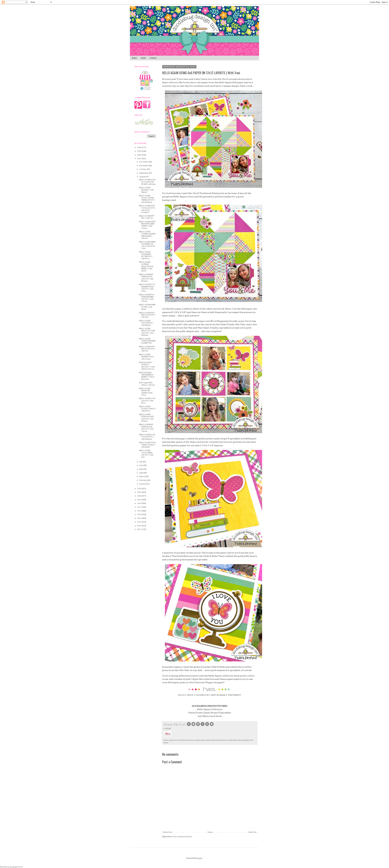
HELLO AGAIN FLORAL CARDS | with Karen (147, 408)
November (143, 165)
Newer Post (167, 832)
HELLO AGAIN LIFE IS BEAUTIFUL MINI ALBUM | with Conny (147, 225)
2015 (139, 514)
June (141, 465)
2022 (139, 489)
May (141, 469)
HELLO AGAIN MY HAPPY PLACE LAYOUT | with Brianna (146, 277)
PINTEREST (234, 695)
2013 (139, 522)
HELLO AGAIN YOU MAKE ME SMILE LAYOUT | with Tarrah (146, 298)
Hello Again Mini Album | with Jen (147, 384)
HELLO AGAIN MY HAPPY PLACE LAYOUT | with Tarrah (146, 427)
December (144, 162)
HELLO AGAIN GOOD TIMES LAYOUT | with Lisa (146, 453)
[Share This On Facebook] (189, 726)
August (142, 177)
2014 (139, 518)
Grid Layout (224, 740)
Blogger (199, 858)
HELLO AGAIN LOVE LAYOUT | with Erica (147, 400)
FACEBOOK (202, 695)
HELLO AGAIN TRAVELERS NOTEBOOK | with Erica (146, 255)
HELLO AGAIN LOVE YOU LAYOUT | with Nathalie (147, 437)
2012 (139, 526)
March (142, 476)
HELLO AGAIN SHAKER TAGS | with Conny (146, 356)
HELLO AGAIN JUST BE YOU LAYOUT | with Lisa (147, 315)
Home (134, 58)
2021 (139, 492)
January (142, 484)
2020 (139, 496)
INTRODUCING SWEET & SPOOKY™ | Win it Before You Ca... (147, 365)
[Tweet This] (193, 726)
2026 (139, 147)
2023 (139, 158)
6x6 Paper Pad (183, 740)
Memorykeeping (243, 740)
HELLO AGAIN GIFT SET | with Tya (146, 217)
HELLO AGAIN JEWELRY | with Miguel (146, 190)
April (141, 473)
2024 (139, 155)
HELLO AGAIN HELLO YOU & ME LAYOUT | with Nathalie (147, 331)
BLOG (181, 695)
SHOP (190, 695)
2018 (139, 503)
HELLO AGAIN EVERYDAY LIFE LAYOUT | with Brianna (146, 417)
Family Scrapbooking (212, 740)
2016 (139, 511)
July (141, 462)
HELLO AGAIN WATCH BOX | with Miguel (146, 323)
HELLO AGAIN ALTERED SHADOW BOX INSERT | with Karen (146, 266)
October (143, 169)
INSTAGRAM (218, 695)
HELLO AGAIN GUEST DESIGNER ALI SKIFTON (147, 341)
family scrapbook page (196, 740)
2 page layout (173, 740)
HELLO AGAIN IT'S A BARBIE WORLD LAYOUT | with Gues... (147, 287)
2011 (139, 529)
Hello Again (233, 740)
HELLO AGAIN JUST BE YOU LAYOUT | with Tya (147, 349)
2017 (139, 507)
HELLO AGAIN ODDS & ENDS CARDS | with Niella (147, 444)
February (143, 480)
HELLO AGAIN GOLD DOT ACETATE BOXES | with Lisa (147, 182)
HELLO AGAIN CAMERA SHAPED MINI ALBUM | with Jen (147, 235)
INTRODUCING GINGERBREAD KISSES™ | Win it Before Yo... (146, 376)
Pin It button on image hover (11, 867)
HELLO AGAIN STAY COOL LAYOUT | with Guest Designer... (147, 209)
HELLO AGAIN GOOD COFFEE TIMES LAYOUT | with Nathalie (147, 199)
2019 (139, 500)
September (144, 173)
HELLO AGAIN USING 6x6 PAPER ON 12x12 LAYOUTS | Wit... (147, 245)
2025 (139, 151)
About (143, 58)
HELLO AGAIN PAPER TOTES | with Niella (147, 307)
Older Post (252, 832)
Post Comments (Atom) (182, 836)
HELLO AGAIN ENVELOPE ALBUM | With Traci (146, 391)
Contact (153, 58)
